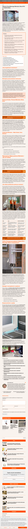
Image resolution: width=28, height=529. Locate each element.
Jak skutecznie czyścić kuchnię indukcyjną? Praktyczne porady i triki (15, 497)
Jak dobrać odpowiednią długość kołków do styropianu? (12, 375)
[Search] (25, 3)
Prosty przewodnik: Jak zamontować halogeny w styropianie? (13, 360)
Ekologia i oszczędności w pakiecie (8, 64)
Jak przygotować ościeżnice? (7, 57)
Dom (3, 515)
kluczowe (5, 146)
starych (7, 74)
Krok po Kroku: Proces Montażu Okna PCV (9, 59)
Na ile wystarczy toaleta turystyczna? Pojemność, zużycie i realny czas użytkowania (16, 464)
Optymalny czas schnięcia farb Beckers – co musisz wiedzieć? (13, 361)
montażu (9, 22)
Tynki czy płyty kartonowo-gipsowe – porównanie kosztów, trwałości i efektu (14, 426)
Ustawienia (5, 527)
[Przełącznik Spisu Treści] (22, 56)
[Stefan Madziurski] (4, 386)
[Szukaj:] (12, 438)
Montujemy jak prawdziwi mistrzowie (8, 58)
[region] (14, 523)
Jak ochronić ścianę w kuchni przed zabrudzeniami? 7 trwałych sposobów (14, 444)
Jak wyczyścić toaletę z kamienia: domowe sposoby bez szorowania (15, 449)
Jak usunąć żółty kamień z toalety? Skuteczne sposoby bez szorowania (15, 454)
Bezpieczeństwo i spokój (6, 65)
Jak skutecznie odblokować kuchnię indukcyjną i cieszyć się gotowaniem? (16, 503)
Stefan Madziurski (6, 9)
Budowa (3, 513)
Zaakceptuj (22, 527)
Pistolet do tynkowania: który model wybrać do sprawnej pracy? (5, 427)
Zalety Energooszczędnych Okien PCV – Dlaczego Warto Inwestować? (13, 63)
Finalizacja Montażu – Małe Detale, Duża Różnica (10, 60)
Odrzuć (14, 527)
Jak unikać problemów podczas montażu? (9, 62)
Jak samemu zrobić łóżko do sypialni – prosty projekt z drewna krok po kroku (15, 492)
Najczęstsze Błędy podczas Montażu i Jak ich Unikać (10, 61)
